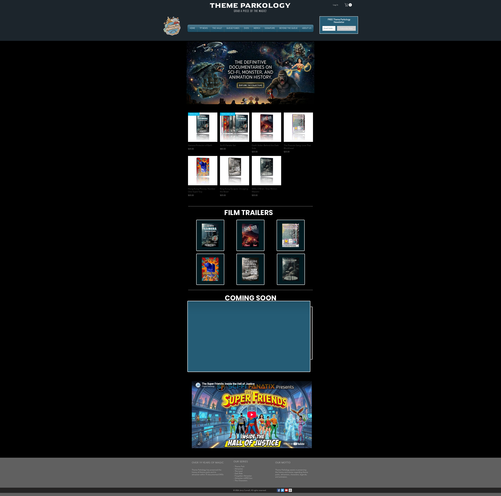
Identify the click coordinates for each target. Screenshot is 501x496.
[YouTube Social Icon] (286, 490)
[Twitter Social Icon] (282, 490)
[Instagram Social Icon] (290, 490)
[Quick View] (266, 127)
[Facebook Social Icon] (278, 490)
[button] (349, 5)
